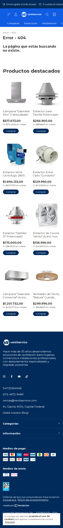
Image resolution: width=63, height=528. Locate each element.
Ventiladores (49, 23)
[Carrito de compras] (54, 14)
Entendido (10, 522)
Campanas (13, 23)
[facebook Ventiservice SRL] (11, 376)
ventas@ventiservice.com (20, 400)
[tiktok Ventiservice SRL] (26, 376)
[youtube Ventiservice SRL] (19, 376)
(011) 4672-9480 (13, 394)
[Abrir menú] (8, 14)
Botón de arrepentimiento (33, 499)
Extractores (30, 23)
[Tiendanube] (16, 506)
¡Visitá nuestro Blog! (16, 412)
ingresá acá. (9, 499)
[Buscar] (47, 14)
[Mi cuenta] (16, 14)
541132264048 (12, 388)
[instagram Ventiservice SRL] (4, 376)
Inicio (6, 32)
